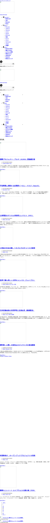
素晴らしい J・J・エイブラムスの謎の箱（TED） (18, 490)
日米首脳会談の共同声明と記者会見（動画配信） (17, 310)
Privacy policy (8, 48)
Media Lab (8, 18)
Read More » (2, 169)
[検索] (1, 62)
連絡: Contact (8, 50)
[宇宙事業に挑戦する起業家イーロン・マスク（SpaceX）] (10, 182)
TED (6, 20)
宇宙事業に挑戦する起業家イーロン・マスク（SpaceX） (20, 186)
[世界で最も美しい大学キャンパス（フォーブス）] (13, 277)
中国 (6, 37)
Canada (4, 163)
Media (7, 163)
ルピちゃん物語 (9, 51)
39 (3, 506)
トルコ (7, 43)
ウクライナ (8, 42)
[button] (7, 25)
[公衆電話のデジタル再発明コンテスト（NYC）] (11, 212)
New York (8, 219)
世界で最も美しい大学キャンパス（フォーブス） (17, 280)
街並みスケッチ (9, 58)
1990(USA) (8, 55)
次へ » (4, 514)
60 (3, 513)
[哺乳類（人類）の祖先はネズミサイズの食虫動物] (13, 342)
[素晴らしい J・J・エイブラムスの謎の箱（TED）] (8, 487)
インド (7, 40)
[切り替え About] (22, 124)
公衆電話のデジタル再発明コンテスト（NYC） (17, 215)
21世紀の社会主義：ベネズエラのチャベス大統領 (17, 248)
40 (3, 507)
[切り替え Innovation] (22, 94)
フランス (7, 30)
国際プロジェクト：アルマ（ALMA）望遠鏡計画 (17, 159)
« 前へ (4, 502)
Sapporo (7, 56)
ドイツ (7, 32)
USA (10, 163)
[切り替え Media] (22, 103)
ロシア (7, 38)
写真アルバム (8, 53)
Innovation (5, 189)
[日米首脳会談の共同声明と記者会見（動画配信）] (11, 307)
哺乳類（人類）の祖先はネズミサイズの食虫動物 (17, 345)
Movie (6, 23)
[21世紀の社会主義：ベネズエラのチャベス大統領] (6, 245)
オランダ (7, 35)
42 (3, 509)
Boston (4, 284)
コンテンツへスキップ (5, 0)
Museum (7, 22)
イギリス (7, 28)
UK (10, 284)
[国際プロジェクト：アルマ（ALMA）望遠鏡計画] (13, 156)
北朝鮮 (7, 45)
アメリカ (7, 27)
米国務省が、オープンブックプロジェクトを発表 (17, 455)
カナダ (7, 33)
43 (3, 511)
